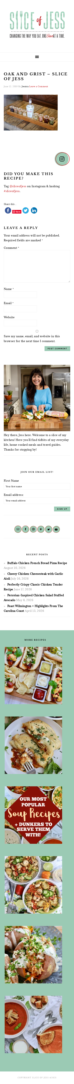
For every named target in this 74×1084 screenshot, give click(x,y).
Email (9, 303)
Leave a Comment (38, 86)
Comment (11, 248)
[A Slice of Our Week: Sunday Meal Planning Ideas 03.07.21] (35, 745)
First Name (11, 480)
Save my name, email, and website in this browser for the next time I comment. (32, 338)
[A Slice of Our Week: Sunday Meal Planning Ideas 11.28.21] (35, 1024)
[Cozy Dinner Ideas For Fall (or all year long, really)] (35, 954)
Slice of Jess (37, 25)
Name (9, 289)
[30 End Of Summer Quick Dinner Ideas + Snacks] (35, 675)
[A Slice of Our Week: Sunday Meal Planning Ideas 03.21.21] (35, 885)
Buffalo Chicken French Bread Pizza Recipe (37, 563)
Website (9, 317)
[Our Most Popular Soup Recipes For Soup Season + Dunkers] (35, 815)
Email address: (14, 495)
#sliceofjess (12, 191)
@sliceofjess (18, 186)
